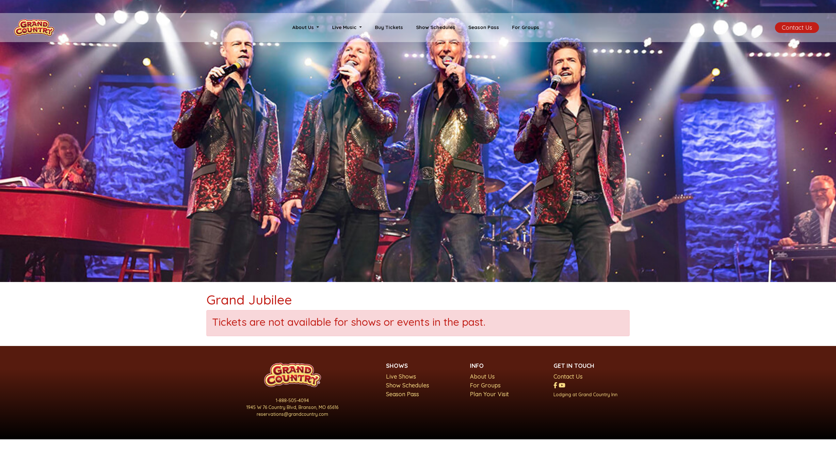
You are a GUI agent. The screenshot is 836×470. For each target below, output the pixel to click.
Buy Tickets (389, 27)
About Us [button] (303, 27)
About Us (482, 376)
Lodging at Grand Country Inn (586, 395)
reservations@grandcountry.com (292, 414)
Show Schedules (435, 27)
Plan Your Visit (489, 394)
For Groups (525, 27)
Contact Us (797, 27)
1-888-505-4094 (292, 400)
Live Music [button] (345, 27)
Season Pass (483, 27)
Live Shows (401, 376)
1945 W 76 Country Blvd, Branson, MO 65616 (292, 407)
